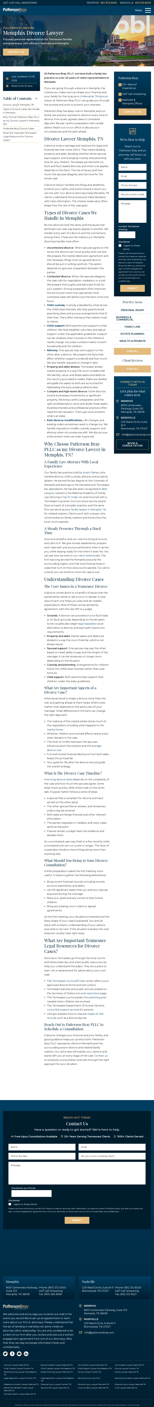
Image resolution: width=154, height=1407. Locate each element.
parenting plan (97, 997)
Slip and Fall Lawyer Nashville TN (55, 1388)
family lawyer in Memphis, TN (88, 509)
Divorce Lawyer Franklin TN (127, 1368)
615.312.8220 (143, 2)
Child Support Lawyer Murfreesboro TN (95, 1368)
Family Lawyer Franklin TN (89, 1372)
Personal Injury (132, 310)
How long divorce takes (58, 779)
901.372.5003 (108, 2)
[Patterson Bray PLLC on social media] (5, 1353)
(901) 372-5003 (57, 1287)
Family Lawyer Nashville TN (127, 1372)
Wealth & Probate (132, 341)
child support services (65, 1009)
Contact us (101, 1055)
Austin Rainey (90, 472)
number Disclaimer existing (129, 228)
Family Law (132, 326)
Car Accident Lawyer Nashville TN (129, 1365)
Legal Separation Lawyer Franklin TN (20, 1378)
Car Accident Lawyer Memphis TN (92, 1365)
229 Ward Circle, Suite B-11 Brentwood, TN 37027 (134, 425)
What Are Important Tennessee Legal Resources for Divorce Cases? (19, 137)
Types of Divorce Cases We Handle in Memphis (21, 111)
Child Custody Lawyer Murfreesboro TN (58, 1368)
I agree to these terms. (131, 247)
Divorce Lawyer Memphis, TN (18, 104)
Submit (132, 288)
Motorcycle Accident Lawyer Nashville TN (132, 1378)
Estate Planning (132, 333)
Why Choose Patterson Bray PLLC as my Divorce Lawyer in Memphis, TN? (21, 121)
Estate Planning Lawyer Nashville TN (57, 1372)
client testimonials (89, 555)
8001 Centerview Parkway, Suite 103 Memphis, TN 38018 (133, 409)
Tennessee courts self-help (68, 981)
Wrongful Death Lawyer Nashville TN (20, 1394)
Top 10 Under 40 (72, 497)
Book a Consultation (132, 444)
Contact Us (16, 52)
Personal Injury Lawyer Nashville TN (130, 1384)
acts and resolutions (87, 993)
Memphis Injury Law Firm (89, 1378)
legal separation (87, 623)
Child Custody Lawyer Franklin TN (18, 1368)
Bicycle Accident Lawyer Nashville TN (57, 1365)
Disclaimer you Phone (23, 1188)
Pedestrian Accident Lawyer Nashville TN (21, 1384)
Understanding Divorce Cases (18, 128)
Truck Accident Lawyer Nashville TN (93, 1388)
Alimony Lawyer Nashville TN (16, 1365)
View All (132, 351)
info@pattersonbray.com (136, 434)
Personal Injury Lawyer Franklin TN (56, 1384)
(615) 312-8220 (132, 1287)
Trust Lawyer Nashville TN (126, 1388)
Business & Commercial (125, 318)
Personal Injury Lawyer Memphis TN (93, 1384)
